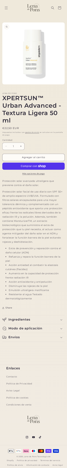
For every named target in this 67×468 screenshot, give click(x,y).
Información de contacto (37, 465)
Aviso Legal (13, 390)
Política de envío (15, 465)
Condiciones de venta (18, 404)
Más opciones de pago (33, 173)
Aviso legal (58, 465)
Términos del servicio (50, 460)
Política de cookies (17, 397)
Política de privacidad (27, 460)
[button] (6, 7)
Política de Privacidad (19, 383)
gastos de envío (32, 132)
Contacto (11, 376)
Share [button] (8, 307)
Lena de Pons (30, 456)
